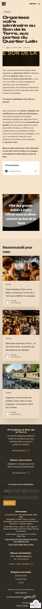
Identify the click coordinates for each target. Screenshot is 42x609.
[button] (35, 3)
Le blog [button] (21, 582)
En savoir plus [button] (19, 451)
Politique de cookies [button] (29, 603)
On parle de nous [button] (21, 579)
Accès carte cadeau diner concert (21, 544)
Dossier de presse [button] (21, 575)
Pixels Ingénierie (21, 593)
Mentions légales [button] (22, 606)
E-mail (6, 494)
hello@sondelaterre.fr (24, 556)
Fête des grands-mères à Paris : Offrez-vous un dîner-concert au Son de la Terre (21, 212)
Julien (8, 47)
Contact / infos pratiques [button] (19, 564)
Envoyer (9, 503)
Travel (7, 12)
